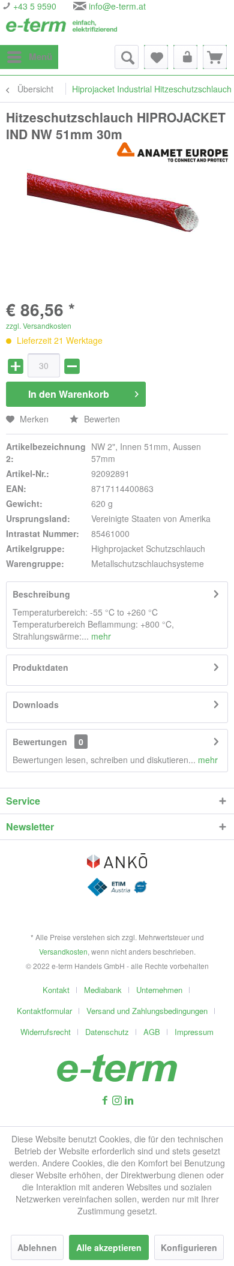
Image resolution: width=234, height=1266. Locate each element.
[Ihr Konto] (185, 57)
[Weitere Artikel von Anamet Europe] (172, 152)
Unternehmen (159, 989)
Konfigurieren (189, 1247)
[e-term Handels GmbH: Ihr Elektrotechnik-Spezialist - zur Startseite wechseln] (61, 28)
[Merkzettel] (156, 57)
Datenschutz (107, 1031)
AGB (151, 1031)
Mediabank (103, 989)
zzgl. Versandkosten (38, 325)
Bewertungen (40, 742)
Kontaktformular (44, 1010)
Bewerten (101, 419)
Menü (40, 56)
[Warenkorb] (215, 57)
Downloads (36, 704)
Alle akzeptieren (109, 1247)
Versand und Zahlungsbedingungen (147, 1010)
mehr (100, 636)
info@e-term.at (117, 6)
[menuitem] (29, 57)
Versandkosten (63, 951)
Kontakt (56, 989)
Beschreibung (41, 594)
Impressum (194, 1031)
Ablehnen (37, 1247)
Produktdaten (40, 667)
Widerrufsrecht (45, 1031)
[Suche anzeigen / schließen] (127, 57)
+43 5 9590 (33, 6)
